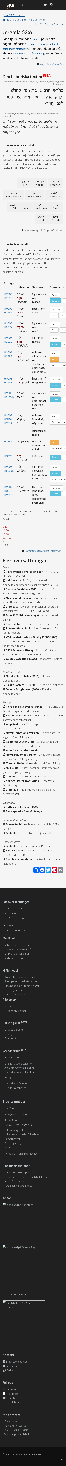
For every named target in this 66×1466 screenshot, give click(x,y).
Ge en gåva (10, 1421)
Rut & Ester (11, 1120)
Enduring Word (15, 850)
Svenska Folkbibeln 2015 (21, 589)
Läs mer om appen (15, 1293)
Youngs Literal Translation (22, 780)
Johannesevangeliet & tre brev (22, 1134)
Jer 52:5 (43, 23)
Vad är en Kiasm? (14, 958)
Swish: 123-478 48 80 (16, 1430)
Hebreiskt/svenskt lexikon (19, 1072)
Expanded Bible (15, 715)
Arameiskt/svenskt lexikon (19, 1067)
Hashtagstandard (14, 990)
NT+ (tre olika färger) (16, 1114)
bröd (13, 207)
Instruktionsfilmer (16, 930)
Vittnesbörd (11, 912)
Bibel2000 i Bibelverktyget (22, 615)
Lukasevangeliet (13, 1130)
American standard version (22, 750)
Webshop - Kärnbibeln (21, 1434)
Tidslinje (9, 1034)
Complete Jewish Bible (19, 741)
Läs (22, 5)
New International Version (22, 732)
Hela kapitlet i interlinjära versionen (26, 19)
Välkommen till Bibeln (16, 944)
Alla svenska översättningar (20, 949)
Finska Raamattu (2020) (20, 684)
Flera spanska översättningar (24, 811)
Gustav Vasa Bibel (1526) (21, 658)
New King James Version (20, 754)
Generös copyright (15, 917)
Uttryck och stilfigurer (16, 953)
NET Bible (11, 767)
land (41, 219)
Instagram (11, 1389)
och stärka (34, 195)
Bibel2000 (11, 606)
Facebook (12, 1393)
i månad (55, 183)
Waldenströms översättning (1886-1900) (31, 637)
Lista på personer (14, 1029)
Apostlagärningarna (15, 1143)
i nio (24, 183)
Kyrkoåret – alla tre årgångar (20, 1153)
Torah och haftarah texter (19, 1185)
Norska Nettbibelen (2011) (22, 676)
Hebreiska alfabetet (16, 1083)
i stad (57, 207)
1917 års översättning (19, 650)
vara (25, 207)
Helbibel (9, 1108)
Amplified (11, 724)
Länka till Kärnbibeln (15, 994)
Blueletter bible (15, 824)
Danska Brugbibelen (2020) (22, 689)
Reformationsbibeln (18, 628)
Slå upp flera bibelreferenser (20, 981)
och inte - (40, 207)
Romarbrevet (12, 1138)
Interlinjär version (14, 1057)
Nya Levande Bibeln (18, 597)
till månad (54, 195)
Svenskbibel (13, 623)
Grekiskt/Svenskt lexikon (18, 1063)
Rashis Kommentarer (18, 859)
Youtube (11, 1397)
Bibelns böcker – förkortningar (21, 985)
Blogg (9, 925)
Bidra (9, 1370)
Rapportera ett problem (51, 64)
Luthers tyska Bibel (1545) (22, 806)
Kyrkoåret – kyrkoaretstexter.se (23, 1181)
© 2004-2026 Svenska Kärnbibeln (22, 1454)
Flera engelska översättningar (24, 706)
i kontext (14, 15)
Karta (7, 1006)
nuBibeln (11, 580)
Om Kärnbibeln (13, 908)
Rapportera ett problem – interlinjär (43, 550)
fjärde (39, 183)
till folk (56, 219)
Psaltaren (9, 1147)
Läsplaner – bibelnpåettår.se (20, 1172)
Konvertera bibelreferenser (20, 976)
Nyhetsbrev (12, 1402)
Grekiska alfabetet (15, 1087)
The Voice (11, 776)
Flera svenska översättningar (24, 571)
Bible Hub (11, 789)
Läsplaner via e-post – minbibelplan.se (26, 1176)
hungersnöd (13, 195)
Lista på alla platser (15, 1010)
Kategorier (10, 1077)
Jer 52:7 (56, 23)
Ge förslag (11, 1365)
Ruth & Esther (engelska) (18, 1124)
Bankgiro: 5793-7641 (16, 1425)
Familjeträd (11, 1038)
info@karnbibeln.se (17, 1361)
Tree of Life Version (18, 763)
